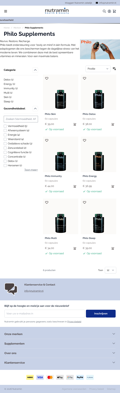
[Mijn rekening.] (109, 11)
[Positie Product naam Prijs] (98, 68)
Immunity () (14, 88)
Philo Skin (50, 114)
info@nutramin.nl (33, 290)
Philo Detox (89, 114)
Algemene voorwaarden (74, 389)
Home (7, 28)
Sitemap (111, 389)
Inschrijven (101, 313)
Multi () (14, 93)
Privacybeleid (74, 321)
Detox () (14, 80)
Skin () (14, 97)
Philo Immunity (53, 176)
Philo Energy (90, 176)
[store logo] (57, 11)
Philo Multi (51, 238)
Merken (17, 28)
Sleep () (14, 101)
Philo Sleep (89, 238)
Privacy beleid (97, 389)
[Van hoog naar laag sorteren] (114, 69)
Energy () (14, 84)
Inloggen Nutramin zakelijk (78, 3)
